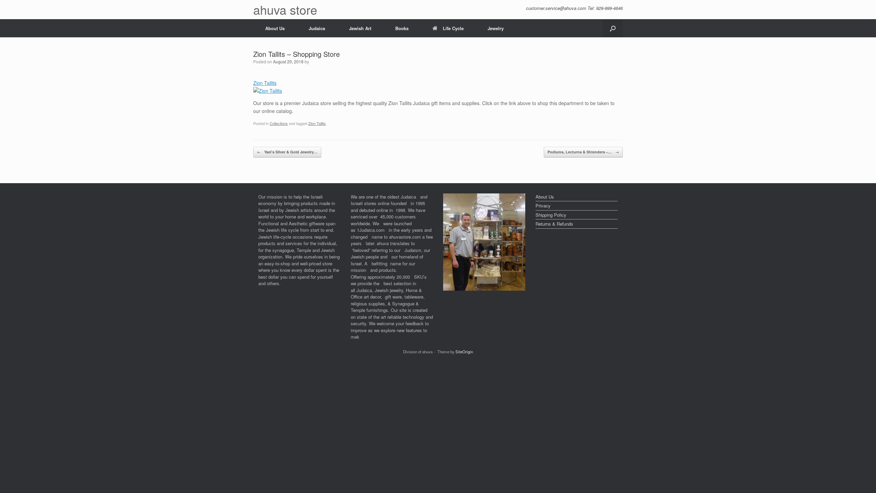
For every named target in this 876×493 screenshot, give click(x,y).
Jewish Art (360, 28)
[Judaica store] (484, 289)
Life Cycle (453, 28)
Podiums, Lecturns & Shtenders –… (583, 151)
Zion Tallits (317, 123)
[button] (613, 28)
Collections (279, 123)
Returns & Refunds (554, 223)
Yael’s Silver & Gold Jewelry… (287, 151)
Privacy (543, 205)
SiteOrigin (464, 351)
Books (402, 28)
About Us (275, 28)
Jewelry (496, 28)
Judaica (317, 28)
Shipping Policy (551, 215)
